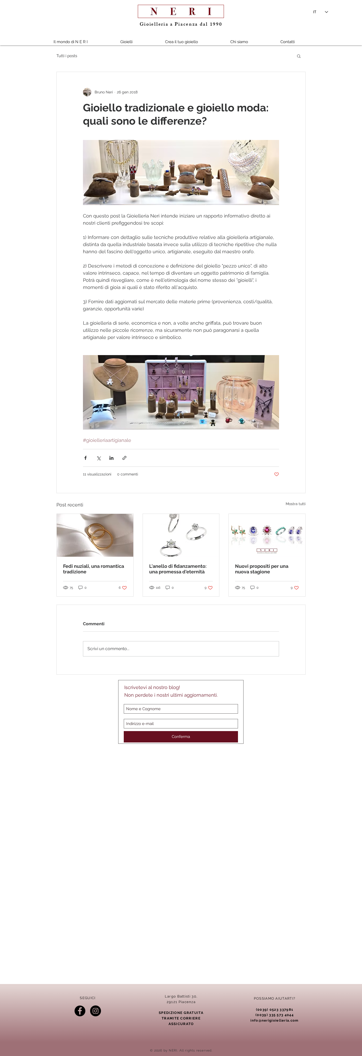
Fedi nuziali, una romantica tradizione (93, 568)
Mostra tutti (296, 504)
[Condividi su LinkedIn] (111, 457)
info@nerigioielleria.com (274, 1020)
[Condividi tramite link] (124, 457)
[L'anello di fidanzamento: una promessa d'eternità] (181, 535)
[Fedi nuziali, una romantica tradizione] (95, 535)
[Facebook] (79, 1010)
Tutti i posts (66, 55)
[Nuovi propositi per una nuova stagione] (267, 535)
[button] (126, 41)
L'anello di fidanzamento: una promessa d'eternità (177, 568)
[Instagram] (95, 1010)
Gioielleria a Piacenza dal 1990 (181, 25)
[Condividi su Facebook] (85, 457)
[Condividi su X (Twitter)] (98, 457)
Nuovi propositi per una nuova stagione (261, 568)
